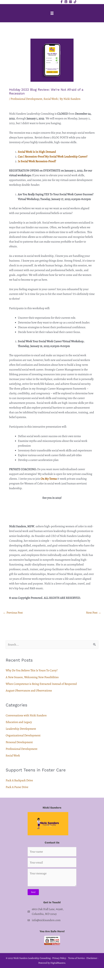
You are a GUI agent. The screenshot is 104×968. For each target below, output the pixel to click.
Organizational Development (23, 735)
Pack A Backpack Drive (19, 780)
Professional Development (26, 99)
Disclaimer (91, 958)
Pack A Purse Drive (17, 787)
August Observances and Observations (29, 690)
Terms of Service (76, 958)
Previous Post (13, 613)
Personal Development (19, 742)
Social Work (51, 99)
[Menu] (52, 13)
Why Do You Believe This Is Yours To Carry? (32, 670)
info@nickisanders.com (46, 920)
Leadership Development (21, 729)
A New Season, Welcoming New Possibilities (32, 677)
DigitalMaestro (57, 962)
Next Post (93, 613)
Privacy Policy (59, 958)
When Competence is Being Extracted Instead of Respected (41, 684)
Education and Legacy (19, 722)
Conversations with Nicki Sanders (26, 715)
